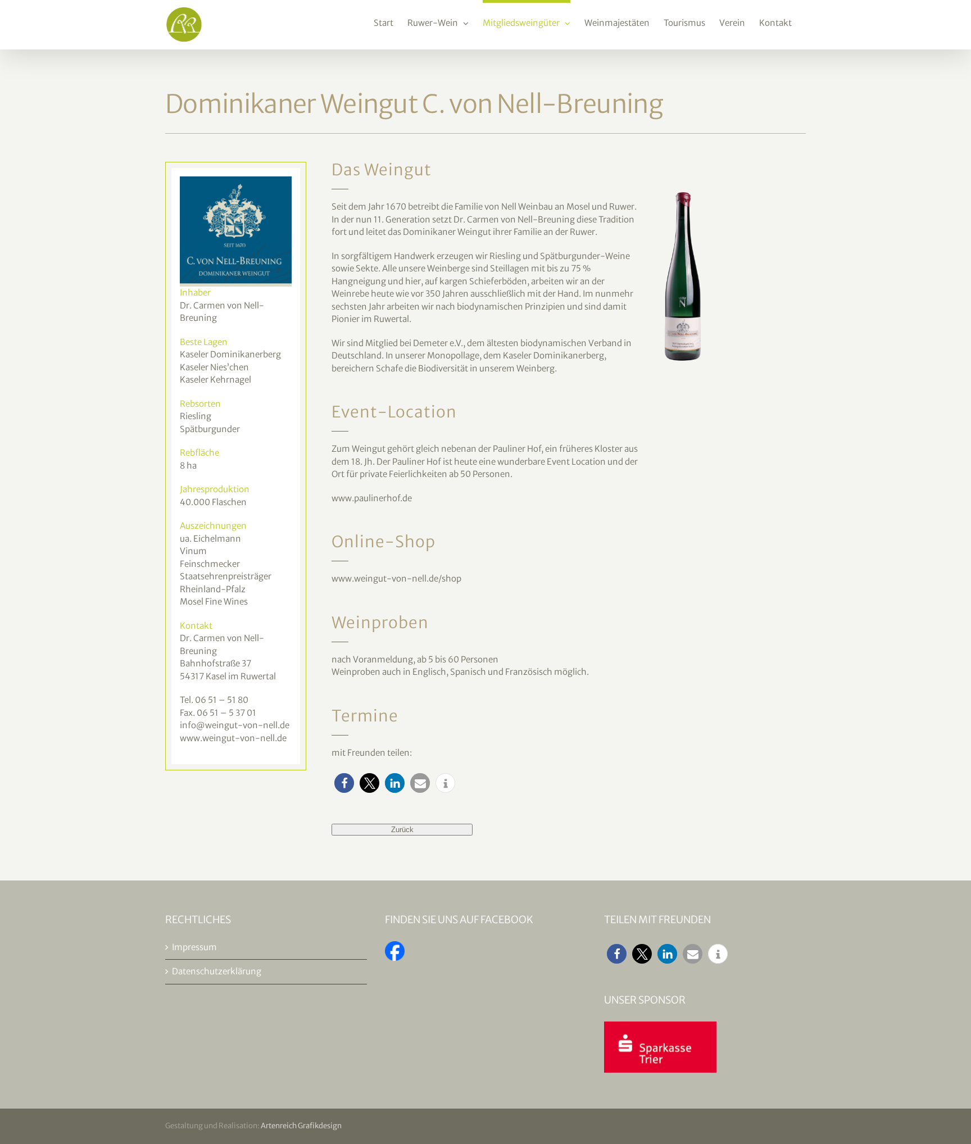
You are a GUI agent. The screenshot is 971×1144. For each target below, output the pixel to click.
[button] (344, 783)
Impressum (194, 947)
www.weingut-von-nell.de (233, 738)
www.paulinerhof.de (372, 498)
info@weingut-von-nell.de (234, 725)
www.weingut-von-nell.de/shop (396, 578)
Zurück (402, 829)
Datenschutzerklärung (216, 971)
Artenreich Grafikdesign (301, 1126)
